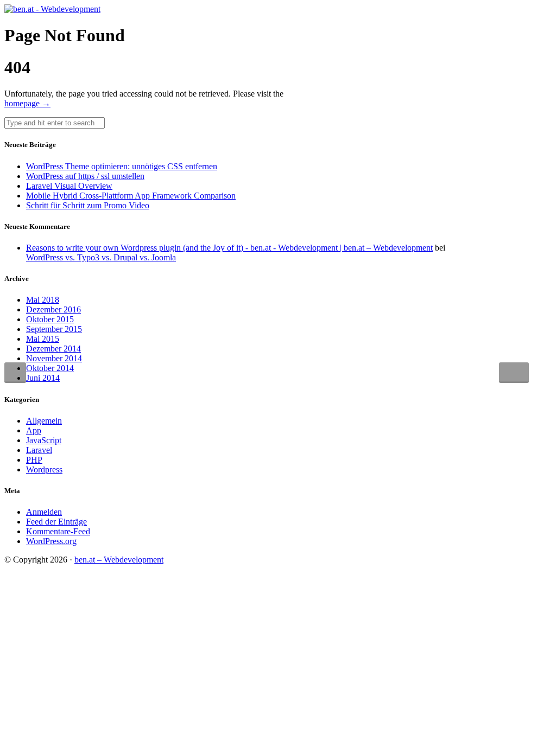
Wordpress (44, 469)
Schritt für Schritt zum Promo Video (87, 205)
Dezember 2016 (53, 309)
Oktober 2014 (50, 368)
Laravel (39, 450)
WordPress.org (51, 541)
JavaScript (43, 440)
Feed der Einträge (56, 521)
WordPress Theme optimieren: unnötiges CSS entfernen (121, 166)
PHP (34, 459)
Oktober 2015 (50, 319)
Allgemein (44, 420)
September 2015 (54, 329)
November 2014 (54, 358)
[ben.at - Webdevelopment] (52, 9)
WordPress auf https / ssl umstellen (85, 176)
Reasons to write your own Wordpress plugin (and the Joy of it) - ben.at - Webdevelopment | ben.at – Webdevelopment (229, 247)
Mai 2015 (42, 338)
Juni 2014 (43, 377)
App (33, 430)
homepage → (27, 103)
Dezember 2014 (53, 348)
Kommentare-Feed (58, 531)
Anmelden (44, 511)
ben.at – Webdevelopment (118, 559)
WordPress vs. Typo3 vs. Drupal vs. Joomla (101, 257)
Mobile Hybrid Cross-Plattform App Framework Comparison (131, 195)
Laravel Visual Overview (69, 185)
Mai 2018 (42, 299)
